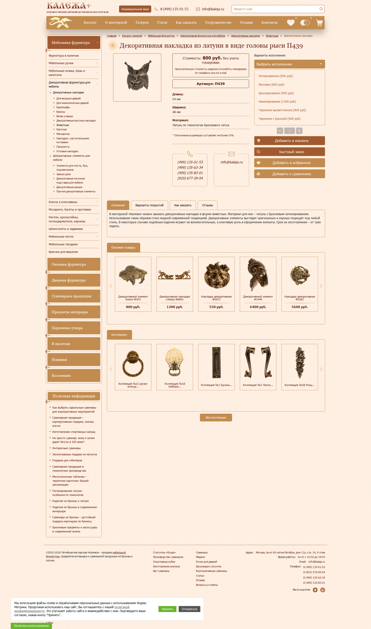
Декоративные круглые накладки (76, 120)
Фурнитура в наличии (64, 55)
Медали (200, 556)
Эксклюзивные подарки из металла (74, 454)
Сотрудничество (218, 22)
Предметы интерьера (70, 312)
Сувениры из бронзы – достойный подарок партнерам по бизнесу (73, 519)
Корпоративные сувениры (211, 570)
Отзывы (246, 22)
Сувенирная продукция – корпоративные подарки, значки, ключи (73, 421)
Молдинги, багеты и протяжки (70, 209)
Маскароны (63, 133)
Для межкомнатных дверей (72, 102)
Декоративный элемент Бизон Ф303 (133, 298)
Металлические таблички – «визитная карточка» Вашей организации (70, 480)
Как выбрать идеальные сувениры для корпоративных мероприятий (74, 409)
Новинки (59, 359)
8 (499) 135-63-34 (314, 577)
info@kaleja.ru (231, 162)
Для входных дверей (68, 98)
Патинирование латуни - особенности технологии (68, 493)
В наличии (61, 344)
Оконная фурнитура (69, 264)
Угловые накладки (67, 151)
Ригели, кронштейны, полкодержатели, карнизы (67, 219)
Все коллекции (216, 417)
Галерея (142, 22)
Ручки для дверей (206, 561)
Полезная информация (74, 396)
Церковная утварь (67, 328)
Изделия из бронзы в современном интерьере (74, 509)
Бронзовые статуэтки (208, 566)
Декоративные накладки (68, 92)
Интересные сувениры (66, 448)
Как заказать (186, 22)
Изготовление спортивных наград (73, 431)
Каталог (90, 22)
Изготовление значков (166, 566)
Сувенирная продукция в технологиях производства (69, 468)
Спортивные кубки (164, 561)
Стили (162, 22)
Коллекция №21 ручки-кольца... (133, 385)
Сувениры (202, 552)
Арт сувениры (161, 570)
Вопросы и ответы (207, 584)
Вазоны (60, 111)
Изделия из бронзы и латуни (70, 501)
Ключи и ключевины (63, 202)
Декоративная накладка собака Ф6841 (175, 298)
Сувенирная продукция (71, 296)
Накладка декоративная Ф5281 (299, 298)
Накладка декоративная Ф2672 (216, 298)
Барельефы (63, 107)
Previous (111, 286)
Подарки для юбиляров (67, 460)
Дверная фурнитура (69, 280)
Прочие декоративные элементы (75, 191)
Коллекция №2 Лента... (258, 385)
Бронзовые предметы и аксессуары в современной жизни (74, 529)
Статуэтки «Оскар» (164, 552)
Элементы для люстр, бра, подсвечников (72, 167)
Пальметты (63, 146)
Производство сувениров (168, 556)
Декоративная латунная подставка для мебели (70, 180)
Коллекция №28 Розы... (300, 385)
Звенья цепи (63, 174)
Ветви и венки (64, 116)
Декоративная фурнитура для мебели (69, 84)
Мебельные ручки (61, 63)
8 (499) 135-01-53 (314, 566)
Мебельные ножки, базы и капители (67, 73)
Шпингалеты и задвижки (66, 229)
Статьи (200, 575)
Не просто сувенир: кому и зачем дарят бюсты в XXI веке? (73, 440)
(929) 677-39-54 (190, 178)
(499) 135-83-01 (190, 173)
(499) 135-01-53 (190, 162)
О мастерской (116, 22)
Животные (62, 124)
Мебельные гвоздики (63, 244)
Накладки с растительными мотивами (72, 140)
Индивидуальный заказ (135, 9)
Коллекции (61, 375)
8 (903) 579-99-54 (314, 572)
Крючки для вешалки (63, 252)
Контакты (270, 22)
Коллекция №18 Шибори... (175, 385)
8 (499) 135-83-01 (314, 582)
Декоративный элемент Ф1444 (258, 298)
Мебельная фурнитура (71, 42)
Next (321, 286)
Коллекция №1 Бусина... (216, 385)
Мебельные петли (61, 236)
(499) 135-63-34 (190, 167)
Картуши (61, 129)
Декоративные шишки (69, 186)
